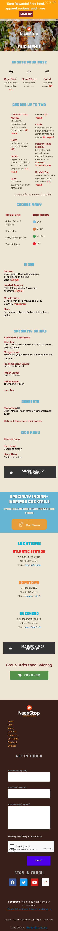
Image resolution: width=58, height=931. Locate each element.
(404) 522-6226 (32, 596)
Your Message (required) (19, 804)
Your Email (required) (17, 787)
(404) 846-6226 (32, 627)
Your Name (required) (17, 770)
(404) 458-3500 (33, 565)
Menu (10, 728)
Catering (12, 731)
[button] (51, 2)
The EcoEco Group (36, 927)
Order (10, 724)
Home (11, 721)
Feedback (12, 742)
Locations (12, 735)
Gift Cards (13, 738)
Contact (12, 745)
